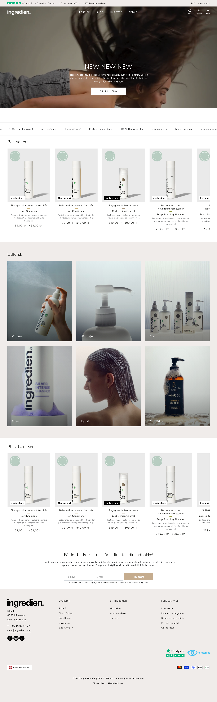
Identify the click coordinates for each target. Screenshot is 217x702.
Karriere (114, 618)
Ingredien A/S (88, 678)
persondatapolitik (110, 582)
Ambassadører (118, 613)
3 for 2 (62, 608)
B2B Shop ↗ (66, 627)
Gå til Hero (108, 91)
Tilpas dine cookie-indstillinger (108, 683)
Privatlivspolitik (170, 623)
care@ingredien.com (19, 630)
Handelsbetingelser (172, 613)
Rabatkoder (65, 618)
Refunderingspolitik (172, 618)
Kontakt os (167, 608)
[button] (190, 12)
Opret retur (167, 627)
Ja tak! (138, 576)
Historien (115, 608)
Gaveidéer (64, 623)
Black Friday (66, 613)
